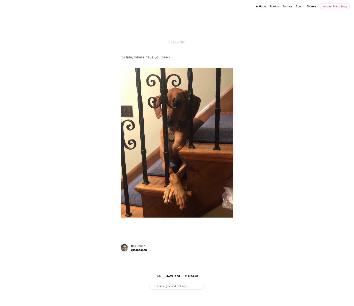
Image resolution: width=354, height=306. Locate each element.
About (299, 6)
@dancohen (139, 249)
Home (261, 6)
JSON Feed (173, 275)
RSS (158, 275)
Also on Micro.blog (335, 6)
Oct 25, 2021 (177, 42)
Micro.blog (192, 275)
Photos (274, 6)
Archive (287, 6)
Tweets (311, 6)
